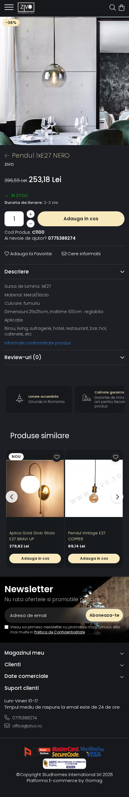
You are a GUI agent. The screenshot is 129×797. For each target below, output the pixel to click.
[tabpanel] (64, 81)
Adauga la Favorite (30, 253)
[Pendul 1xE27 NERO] (64, 81)
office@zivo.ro (26, 726)
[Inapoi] (4, 156)
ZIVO (9, 164)
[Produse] (9, 8)
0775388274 (24, 718)
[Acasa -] (39, 8)
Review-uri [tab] (22, 357)
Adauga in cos (81, 219)
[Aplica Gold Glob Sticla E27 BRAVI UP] (35, 488)
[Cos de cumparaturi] (121, 8)
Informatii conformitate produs (37, 343)
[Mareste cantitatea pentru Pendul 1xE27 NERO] (30, 214)
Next (124, 87)
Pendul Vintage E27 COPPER (87, 536)
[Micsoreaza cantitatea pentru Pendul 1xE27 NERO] (30, 223)
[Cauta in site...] (113, 8)
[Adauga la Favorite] (57, 457)
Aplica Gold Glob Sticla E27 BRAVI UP (32, 536)
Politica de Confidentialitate (59, 632)
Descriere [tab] (16, 271)
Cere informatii (83, 253)
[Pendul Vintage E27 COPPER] (94, 488)
